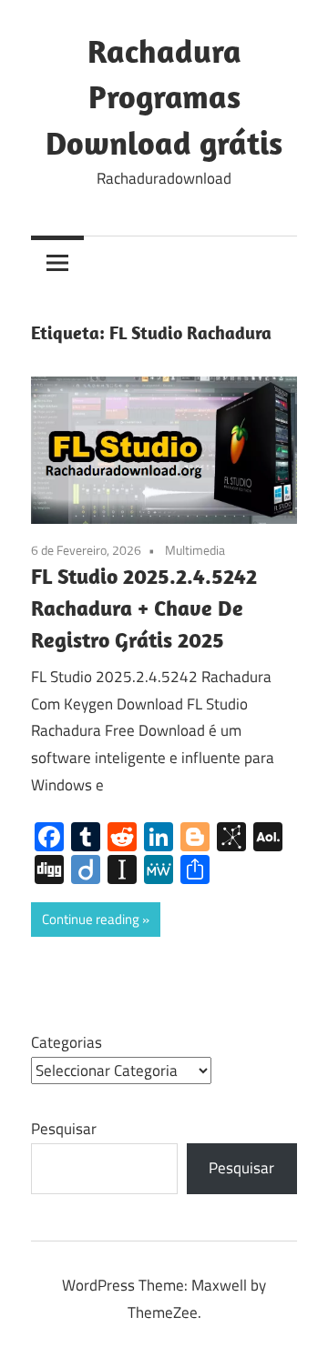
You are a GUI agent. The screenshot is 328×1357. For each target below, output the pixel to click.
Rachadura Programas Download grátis (164, 96)
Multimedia (195, 549)
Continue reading (90, 919)
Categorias (66, 1042)
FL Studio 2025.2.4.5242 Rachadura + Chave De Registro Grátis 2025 (144, 607)
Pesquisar (64, 1129)
